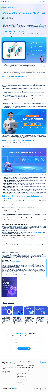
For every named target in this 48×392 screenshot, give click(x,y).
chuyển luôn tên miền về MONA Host (19, 226)
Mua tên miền (30, 363)
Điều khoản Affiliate (20, 384)
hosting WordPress (5, 251)
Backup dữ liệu (6, 95)
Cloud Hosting (30, 367)
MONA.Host (18, 261)
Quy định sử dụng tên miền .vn (21, 374)
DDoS (39, 100)
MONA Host (42, 26)
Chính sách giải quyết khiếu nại (21, 370)
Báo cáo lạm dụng (20, 365)
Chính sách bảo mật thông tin (22, 379)
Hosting (3, 7)
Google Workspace (31, 365)
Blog (29, 370)
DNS (10, 211)
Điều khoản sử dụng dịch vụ (22, 363)
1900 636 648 (7, 371)
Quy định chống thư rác (21, 382)
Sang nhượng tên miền (21, 371)
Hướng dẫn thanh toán (21, 380)
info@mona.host (7, 369)
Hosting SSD (28, 98)
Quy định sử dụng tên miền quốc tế (21, 377)
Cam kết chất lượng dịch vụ (22, 367)
